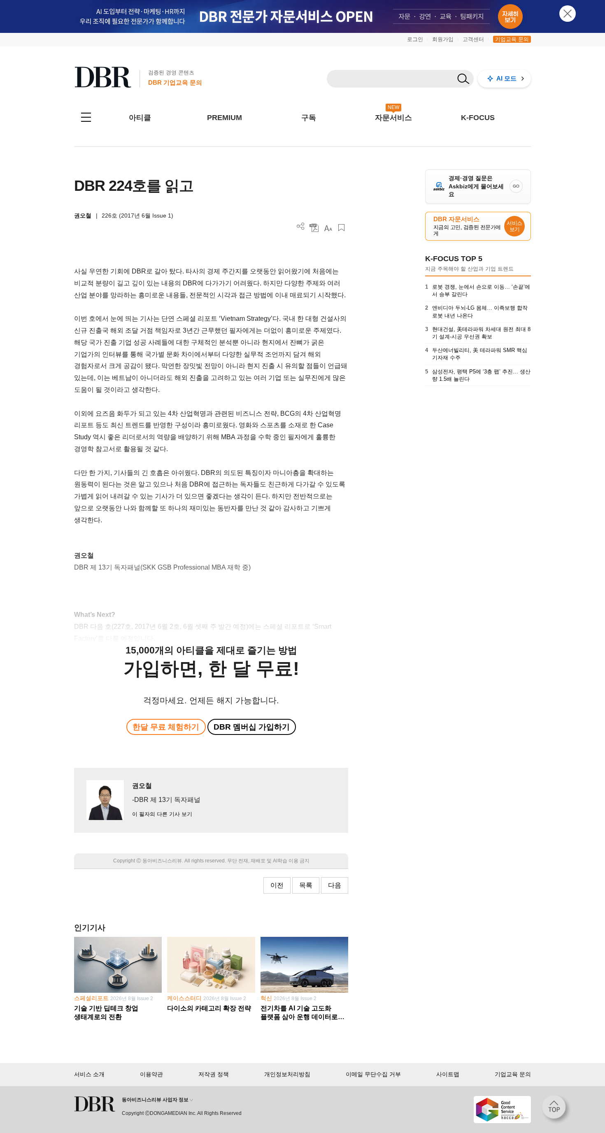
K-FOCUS (478, 118)
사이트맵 (447, 1074)
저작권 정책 (213, 1074)
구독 (308, 118)
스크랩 (341, 227)
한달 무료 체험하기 (166, 727)
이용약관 (151, 1074)
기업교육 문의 (512, 39)
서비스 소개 (89, 1074)
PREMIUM (224, 118)
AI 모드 (506, 78)
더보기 (300, 226)
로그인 (415, 39)
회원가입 (443, 39)
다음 (334, 885)
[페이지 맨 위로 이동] (556, 1109)
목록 (305, 885)
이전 (277, 885)
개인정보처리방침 (287, 1074)
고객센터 (473, 39)
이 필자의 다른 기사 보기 (162, 814)
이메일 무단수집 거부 (373, 1074)
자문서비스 (393, 118)
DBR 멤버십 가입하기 (252, 727)
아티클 (140, 118)
